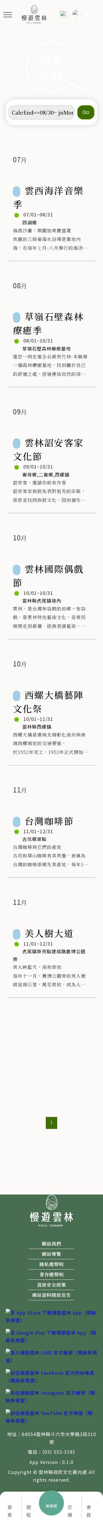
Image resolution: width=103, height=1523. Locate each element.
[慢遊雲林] (33, 13)
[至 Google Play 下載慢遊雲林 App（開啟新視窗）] (51, 1336)
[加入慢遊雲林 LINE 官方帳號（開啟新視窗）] (51, 1355)
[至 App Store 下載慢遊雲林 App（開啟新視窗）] (51, 1315)
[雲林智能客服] (76, 14)
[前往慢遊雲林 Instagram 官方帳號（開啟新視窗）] (51, 1396)
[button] (7, 14)
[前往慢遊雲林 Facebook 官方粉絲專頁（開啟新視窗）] (51, 1375)
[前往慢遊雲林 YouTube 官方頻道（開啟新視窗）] (51, 1416)
